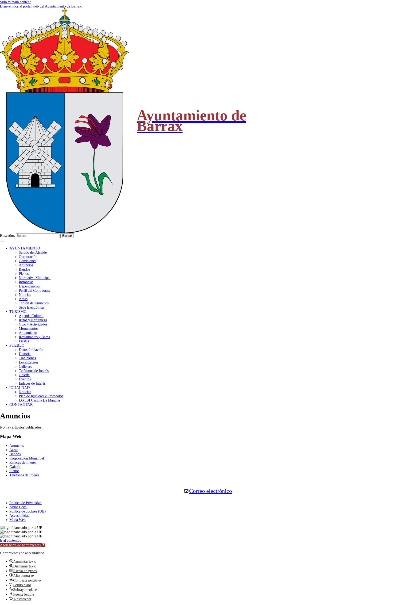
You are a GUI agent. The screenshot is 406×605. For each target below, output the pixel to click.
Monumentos (28, 328)
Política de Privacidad (25, 503)
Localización (28, 362)
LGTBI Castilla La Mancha (39, 400)
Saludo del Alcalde (33, 252)
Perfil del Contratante (34, 290)
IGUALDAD (19, 388)
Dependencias (29, 286)
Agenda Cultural (31, 316)
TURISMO (18, 312)
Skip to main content (15, 2)
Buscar (67, 235)
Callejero (25, 366)
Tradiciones (27, 358)
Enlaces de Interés (32, 383)
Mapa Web (17, 520)
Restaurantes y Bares (34, 337)
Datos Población (31, 350)
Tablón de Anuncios (34, 303)
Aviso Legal (18, 507)
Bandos (24, 269)
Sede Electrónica (31, 307)
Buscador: (7, 235)
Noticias (25, 295)
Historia (25, 354)
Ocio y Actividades (33, 324)
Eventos (25, 379)
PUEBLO (16, 345)
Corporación (28, 257)
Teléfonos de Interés (34, 371)
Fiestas (24, 341)
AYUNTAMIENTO (24, 248)
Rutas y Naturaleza (33, 320)
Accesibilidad (19, 515)
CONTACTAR (21, 404)
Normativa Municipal (35, 278)
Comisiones (27, 261)
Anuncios (26, 265)
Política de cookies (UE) (27, 511)
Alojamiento (28, 333)
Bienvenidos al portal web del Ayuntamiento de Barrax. (41, 6)
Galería (24, 375)
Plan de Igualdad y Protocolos (41, 396)
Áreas (23, 299)
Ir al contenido (10, 540)
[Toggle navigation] (2, 241)
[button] (22, 545)
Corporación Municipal (26, 458)
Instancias (26, 282)
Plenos (24, 274)
